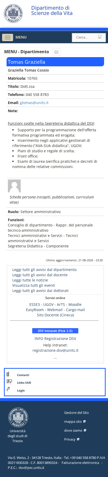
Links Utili (24, 382)
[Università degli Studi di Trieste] (13, 21)
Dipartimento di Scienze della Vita (52, 10)
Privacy (69, 439)
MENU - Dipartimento (27, 52)
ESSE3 (34, 304)
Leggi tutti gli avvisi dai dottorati (40, 290)
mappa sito (73, 421)
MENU (21, 37)
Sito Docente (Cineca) (55, 314)
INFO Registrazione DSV (55, 338)
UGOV (48, 304)
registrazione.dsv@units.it (55, 350)
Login (21, 390)
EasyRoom (35, 309)
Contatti (23, 375)
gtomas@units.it (34, 102)
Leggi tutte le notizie (30, 280)
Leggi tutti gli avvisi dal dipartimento (44, 269)
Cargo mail (75, 309)
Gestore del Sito (76, 412)
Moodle (75, 304)
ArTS (61, 304)
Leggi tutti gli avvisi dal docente (40, 274)
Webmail (55, 309)
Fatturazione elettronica (80, 462)
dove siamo (73, 430)
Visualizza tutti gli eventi (33, 285)
